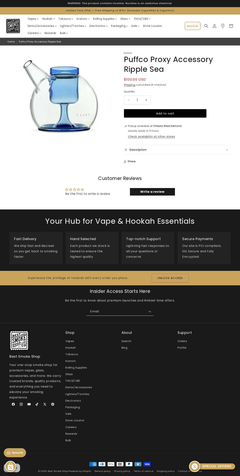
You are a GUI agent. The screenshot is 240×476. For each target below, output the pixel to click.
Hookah (70, 348)
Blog (124, 348)
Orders (182, 341)
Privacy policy (122, 470)
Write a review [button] (152, 192)
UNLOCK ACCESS (170, 278)
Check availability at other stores (151, 136)
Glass (69, 374)
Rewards (71, 434)
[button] (33, 18)
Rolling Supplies (76, 367)
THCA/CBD (72, 381)
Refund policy (103, 470)
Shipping (129, 84)
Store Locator (75, 420)
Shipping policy (166, 470)
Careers (70, 427)
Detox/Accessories (78, 387)
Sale (68, 414)
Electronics (73, 401)
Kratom (70, 361)
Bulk (68, 440)
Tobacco (71, 354)
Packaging (72, 407)
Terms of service (143, 470)
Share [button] (132, 161)
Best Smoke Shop (58, 471)
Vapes (69, 341)
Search (126, 341)
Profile (182, 348)
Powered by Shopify (79, 471)
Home (11, 41)
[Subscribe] (149, 311)
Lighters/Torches (77, 394)
